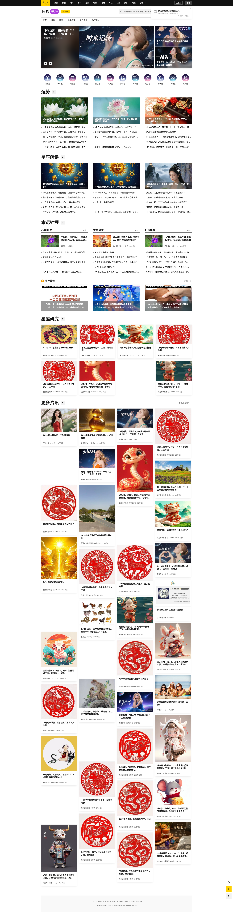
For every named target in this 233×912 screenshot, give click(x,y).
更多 (85, 230)
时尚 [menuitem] (103, 3)
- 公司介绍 (131, 902)
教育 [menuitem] (95, 3)
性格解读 (71, 20)
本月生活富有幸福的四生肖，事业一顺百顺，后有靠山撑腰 (65, 127)
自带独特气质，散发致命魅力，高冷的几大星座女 (64, 207)
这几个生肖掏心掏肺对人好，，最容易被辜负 (62, 202)
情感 (61, 20)
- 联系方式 (114, 902)
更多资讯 (50, 402)
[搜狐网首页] (45, 3)
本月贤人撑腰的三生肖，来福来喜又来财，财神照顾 (65, 137)
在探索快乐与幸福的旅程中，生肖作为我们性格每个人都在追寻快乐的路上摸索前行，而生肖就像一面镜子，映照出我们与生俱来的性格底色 (65, 198)
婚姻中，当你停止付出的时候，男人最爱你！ (114, 147)
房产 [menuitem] (80, 3)
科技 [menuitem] (111, 3)
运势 (53, 20)
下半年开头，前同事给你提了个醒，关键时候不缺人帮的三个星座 (169, 212)
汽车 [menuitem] (72, 3)
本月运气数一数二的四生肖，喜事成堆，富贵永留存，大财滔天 (65, 132)
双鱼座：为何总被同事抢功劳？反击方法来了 (165, 193)
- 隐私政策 (138, 902)
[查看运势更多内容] (54, 92)
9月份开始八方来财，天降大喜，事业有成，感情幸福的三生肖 (117, 212)
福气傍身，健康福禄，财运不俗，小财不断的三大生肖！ (169, 147)
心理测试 (96, 20)
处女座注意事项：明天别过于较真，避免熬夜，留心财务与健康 (169, 127)
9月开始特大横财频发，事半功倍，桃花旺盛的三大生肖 (117, 127)
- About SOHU (123, 902)
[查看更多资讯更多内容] (63, 403)
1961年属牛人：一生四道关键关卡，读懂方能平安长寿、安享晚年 (169, 137)
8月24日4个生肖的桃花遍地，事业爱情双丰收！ (115, 193)
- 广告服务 (107, 902)
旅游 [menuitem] (87, 3)
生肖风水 (83, 20)
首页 (45, 20)
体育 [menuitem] (64, 3)
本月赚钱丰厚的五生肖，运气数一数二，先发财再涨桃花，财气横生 (117, 132)
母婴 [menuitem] (134, 3)
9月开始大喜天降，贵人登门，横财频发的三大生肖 (65, 142)
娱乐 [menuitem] (126, 3)
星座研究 (50, 318)
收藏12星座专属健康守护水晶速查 (161, 132)
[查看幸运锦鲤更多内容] (63, 223)
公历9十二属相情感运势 (105, 202)
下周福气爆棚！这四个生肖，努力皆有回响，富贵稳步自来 (65, 147)
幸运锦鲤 (50, 222)
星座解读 (50, 157)
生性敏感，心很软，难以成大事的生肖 (59, 212)
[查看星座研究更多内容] (63, 319)
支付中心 (94, 902)
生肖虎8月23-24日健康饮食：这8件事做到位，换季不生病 (169, 142)
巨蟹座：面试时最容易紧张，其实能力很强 (164, 198)
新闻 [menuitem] (56, 3)
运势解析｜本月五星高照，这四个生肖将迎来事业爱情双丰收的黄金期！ (117, 198)
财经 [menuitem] (118, 3)
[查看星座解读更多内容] (63, 157)
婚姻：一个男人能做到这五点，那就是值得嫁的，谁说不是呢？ (117, 137)
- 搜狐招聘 (100, 902)
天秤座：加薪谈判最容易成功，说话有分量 (164, 207)
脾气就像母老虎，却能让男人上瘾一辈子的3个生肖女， (65, 193)
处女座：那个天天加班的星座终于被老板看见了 (166, 202)
